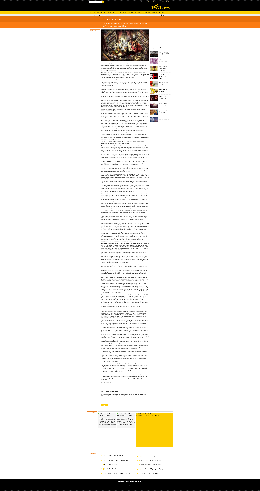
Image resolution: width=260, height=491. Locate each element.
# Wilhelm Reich (165, 2)
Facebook (126, 483)
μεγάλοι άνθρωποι (112, 12)
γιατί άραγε (154, 12)
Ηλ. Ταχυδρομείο (105, 399)
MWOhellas (130, 481)
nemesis (103, 12)
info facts (161, 12)
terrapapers (96, 12)
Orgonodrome (120, 481)
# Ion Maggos (148, 2)
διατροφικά (93, 15)
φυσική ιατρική (102, 15)
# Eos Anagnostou (156, 2)
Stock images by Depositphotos (130, 485)
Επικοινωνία (131, 483)
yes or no (130, 12)
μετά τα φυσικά (122, 12)
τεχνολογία (137, 12)
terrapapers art (146, 12)
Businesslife (139, 481)
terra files (93, 454)
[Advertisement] (160, 37)
